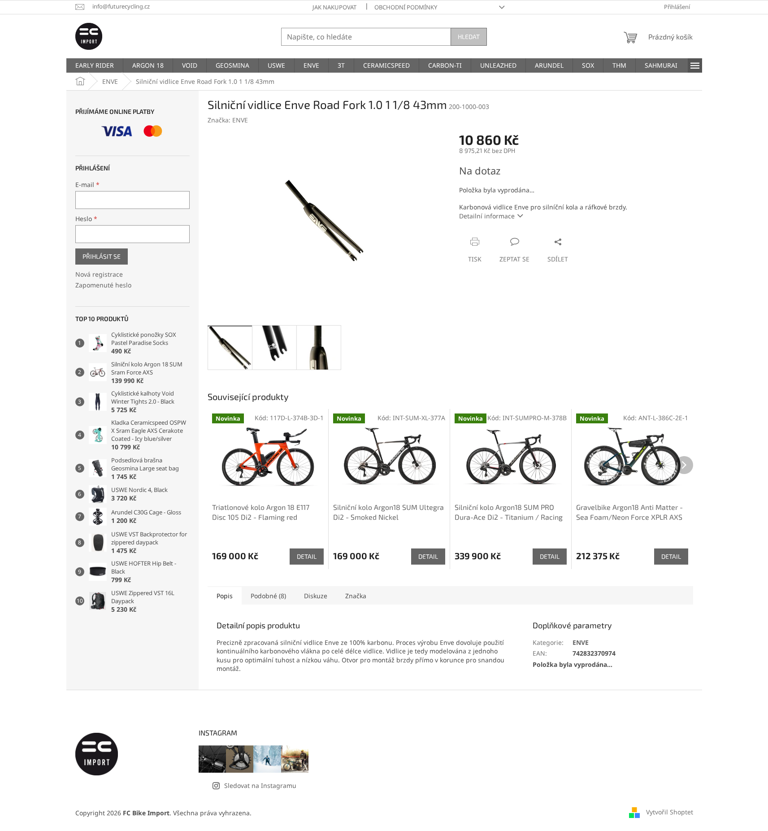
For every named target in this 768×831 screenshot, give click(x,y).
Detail (307, 556)
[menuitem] (94, 65)
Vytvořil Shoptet (669, 812)
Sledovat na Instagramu (260, 785)
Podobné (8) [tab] (268, 596)
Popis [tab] (225, 596)
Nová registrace (99, 274)
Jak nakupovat (334, 7)
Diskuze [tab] (315, 596)
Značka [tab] (355, 596)
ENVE (581, 642)
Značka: (228, 120)
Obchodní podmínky (405, 7)
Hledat (469, 36)
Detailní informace (487, 216)
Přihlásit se (101, 256)
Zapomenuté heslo (103, 285)
